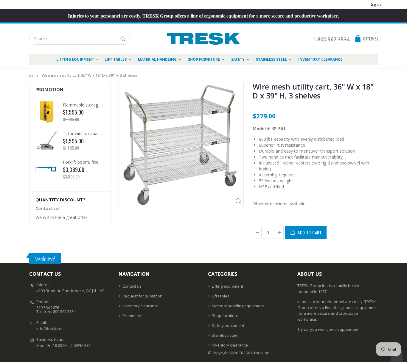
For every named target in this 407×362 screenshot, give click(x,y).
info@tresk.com (50, 328)
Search (123, 38)
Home (31, 75)
